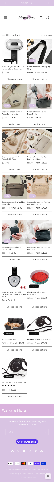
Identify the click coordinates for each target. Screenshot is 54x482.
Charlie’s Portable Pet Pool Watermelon (37, 293)
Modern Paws (16, 469)
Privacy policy (14, 474)
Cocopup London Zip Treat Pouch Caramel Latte (12, 113)
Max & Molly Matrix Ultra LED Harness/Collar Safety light (13, 68)
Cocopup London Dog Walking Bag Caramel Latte (38, 158)
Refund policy (43, 469)
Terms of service (28, 474)
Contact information (28, 478)
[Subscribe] (45, 432)
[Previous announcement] (5, 3)
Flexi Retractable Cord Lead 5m (39, 339)
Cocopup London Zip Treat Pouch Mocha (37, 113)
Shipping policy (42, 474)
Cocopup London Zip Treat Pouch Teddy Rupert (12, 158)
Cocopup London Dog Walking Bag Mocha (13, 203)
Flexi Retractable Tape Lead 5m (14, 382)
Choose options (14, 79)
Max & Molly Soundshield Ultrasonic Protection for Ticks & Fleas (14, 294)
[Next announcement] (49, 3)
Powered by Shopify (28, 469)
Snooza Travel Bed (9, 339)
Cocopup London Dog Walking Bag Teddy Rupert (38, 203)
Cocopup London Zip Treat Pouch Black (12, 248)
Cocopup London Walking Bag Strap (38, 68)
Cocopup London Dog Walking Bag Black (38, 248)
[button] (5, 17)
